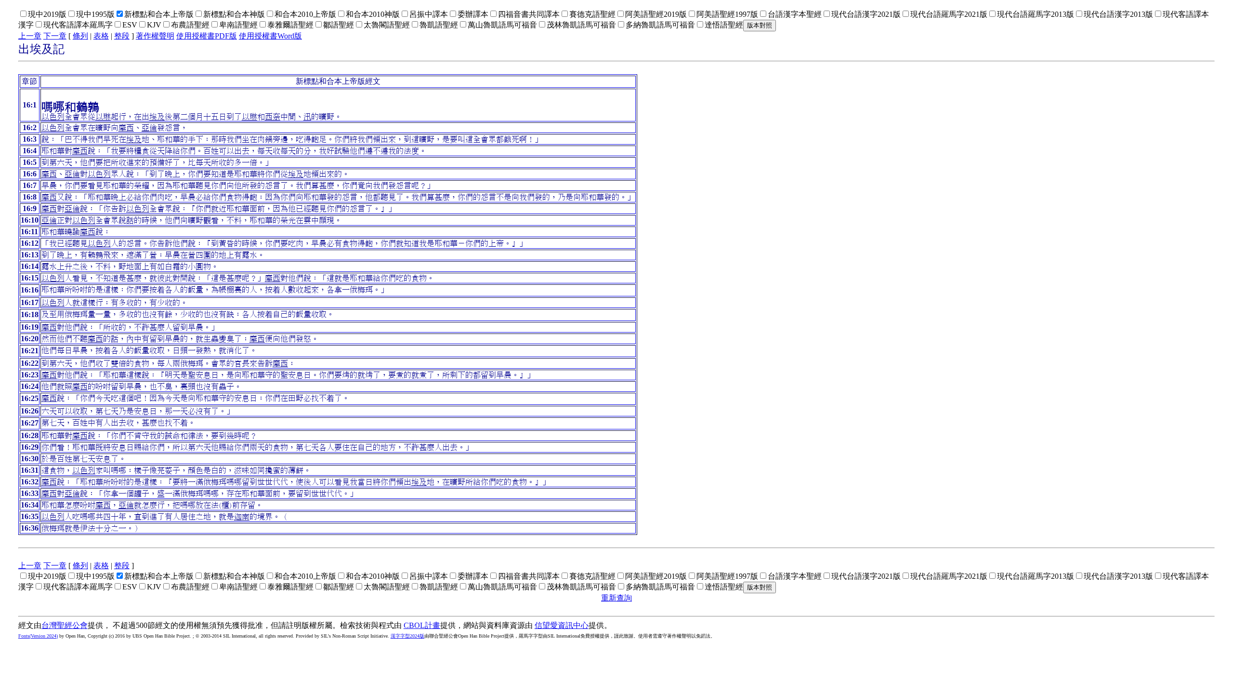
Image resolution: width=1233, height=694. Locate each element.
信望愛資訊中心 (562, 625)
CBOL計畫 (422, 625)
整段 (122, 36)
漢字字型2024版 (407, 636)
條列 (80, 36)
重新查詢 (616, 598)
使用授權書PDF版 (206, 36)
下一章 (54, 36)
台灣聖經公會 (64, 625)
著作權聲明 (155, 36)
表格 (101, 36)
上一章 (29, 36)
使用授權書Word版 (270, 36)
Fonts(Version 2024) (38, 636)
